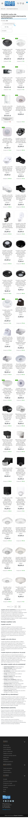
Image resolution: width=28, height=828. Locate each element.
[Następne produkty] (15, 606)
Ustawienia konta (7, 772)
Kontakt (5, 779)
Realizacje (5, 787)
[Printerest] (6, 801)
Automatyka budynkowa (12, 8)
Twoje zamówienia (7, 768)
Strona (8, 606)
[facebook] (3, 801)
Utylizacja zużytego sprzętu (9, 755)
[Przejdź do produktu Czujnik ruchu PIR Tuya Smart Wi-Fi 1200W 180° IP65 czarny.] (7, 461)
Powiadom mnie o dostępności (7, 119)
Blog (4, 791)
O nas (4, 789)
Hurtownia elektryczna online (10, 781)
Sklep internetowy (13, 815)
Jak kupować (6, 745)
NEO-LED (3, 8)
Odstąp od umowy (7, 753)
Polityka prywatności (8, 761)
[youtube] (10, 801)
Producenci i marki (7, 783)
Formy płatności (7, 749)
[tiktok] (13, 801)
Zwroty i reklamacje (8, 751)
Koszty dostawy (7, 747)
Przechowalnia (6, 770)
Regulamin (5, 759)
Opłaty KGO (6, 757)
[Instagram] (8, 801)
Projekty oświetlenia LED (9, 785)
